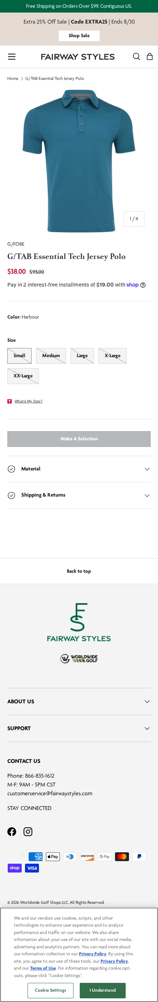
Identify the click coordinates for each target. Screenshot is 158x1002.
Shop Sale (79, 35)
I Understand (103, 990)
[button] (149, 56)
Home (12, 79)
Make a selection (79, 438)
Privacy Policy (92, 953)
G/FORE (15, 244)
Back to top (79, 571)
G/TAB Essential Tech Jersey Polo (54, 79)
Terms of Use (43, 968)
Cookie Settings (50, 990)
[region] (79, 954)
